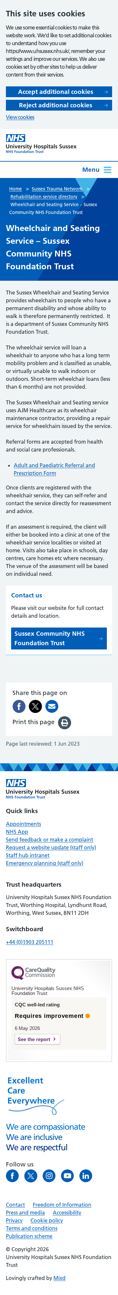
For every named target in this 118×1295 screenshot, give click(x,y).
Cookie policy (46, 1220)
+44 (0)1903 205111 (29, 942)
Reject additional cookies (55, 105)
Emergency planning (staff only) (44, 863)
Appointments (23, 824)
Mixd (59, 1278)
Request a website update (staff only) (51, 847)
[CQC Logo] (33, 978)
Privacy (14, 1220)
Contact (15, 1204)
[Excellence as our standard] (43, 789)
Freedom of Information (62, 1204)
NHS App (17, 831)
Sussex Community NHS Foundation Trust (49, 638)
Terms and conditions (31, 1228)
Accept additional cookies (55, 92)
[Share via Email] (51, 706)
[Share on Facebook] (19, 706)
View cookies (20, 117)
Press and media (25, 1212)
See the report (34, 1039)
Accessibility (67, 1212)
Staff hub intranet (27, 855)
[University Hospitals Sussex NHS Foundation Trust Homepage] (41, 143)
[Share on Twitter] (35, 706)
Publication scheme (29, 1236)
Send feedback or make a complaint (49, 839)
